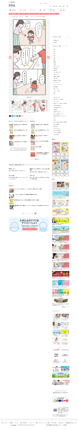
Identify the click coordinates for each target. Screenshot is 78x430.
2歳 (16, 112)
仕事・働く (56, 78)
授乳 (54, 59)
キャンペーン (44, 13)
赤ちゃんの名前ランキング (58, 113)
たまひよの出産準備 (57, 132)
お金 (54, 117)
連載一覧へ (64, 306)
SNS (34, 13)
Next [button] (48, 57)
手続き (55, 120)
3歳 (54, 55)
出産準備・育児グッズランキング (60, 115)
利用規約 (11, 422)
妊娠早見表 (14, 10)
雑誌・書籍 (13, 13)
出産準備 (44, 10)
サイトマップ (31, 422)
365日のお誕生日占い (57, 105)
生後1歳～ (55, 42)
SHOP (42, 3)
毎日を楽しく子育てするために (32, 112)
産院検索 (55, 109)
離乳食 (54, 10)
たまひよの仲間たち (57, 130)
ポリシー (16, 422)
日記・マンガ (21, 16)
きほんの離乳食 (56, 124)
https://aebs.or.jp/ (60, 412)
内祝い (47, 3)
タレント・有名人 (57, 90)
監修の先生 (56, 126)
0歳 (54, 49)
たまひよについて (57, 97)
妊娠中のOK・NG (57, 111)
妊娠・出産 (55, 6)
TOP (50, 6)
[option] (29, 57)
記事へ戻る (29, 97)
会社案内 (65, 425)
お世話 (55, 64)
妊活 (67, 6)
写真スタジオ (54, 13)
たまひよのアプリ (57, 128)
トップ (10, 16)
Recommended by (33, 159)
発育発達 (55, 70)
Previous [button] (10, 57)
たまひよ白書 (56, 134)
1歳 (54, 51)
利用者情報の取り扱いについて (71, 422)
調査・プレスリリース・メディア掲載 (43, 422)
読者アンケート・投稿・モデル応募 (60, 103)
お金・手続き (24, 10)
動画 (54, 93)
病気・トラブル (56, 66)
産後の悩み (56, 68)
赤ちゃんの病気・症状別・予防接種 (60, 122)
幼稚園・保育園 (56, 76)
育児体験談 (56, 86)
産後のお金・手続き (57, 80)
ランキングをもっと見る (18, 149)
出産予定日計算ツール (58, 107)
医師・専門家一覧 (23, 422)
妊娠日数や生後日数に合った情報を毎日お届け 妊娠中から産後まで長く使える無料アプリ (29, 226)
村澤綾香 (26, 16)
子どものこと (20, 112)
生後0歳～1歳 (56, 40)
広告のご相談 (54, 422)
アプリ (24, 13)
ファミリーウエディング (58, 84)
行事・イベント (56, 74)
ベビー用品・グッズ (57, 72)
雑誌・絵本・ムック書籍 (58, 99)
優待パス (64, 10)
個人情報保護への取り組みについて (54, 425)
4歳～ (55, 57)
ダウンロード (30, 229)
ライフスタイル (56, 82)
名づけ (33, 10)
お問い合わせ (61, 422)
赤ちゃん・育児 (61, 6)
